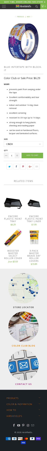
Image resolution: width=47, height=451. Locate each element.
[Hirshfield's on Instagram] (28, 425)
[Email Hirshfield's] (33, 425)
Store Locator (23, 307)
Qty (6, 150)
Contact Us (23, 384)
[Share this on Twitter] (9, 166)
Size (6, 139)
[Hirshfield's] (23, 6)
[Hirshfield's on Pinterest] (23, 425)
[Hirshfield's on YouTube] (19, 425)
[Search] (36, 6)
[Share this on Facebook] (16, 166)
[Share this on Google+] (30, 166)
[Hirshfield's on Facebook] (14, 425)
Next (29, 17)
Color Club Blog (23, 345)
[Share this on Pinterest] (23, 166)
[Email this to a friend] (37, 166)
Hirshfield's (27, 432)
